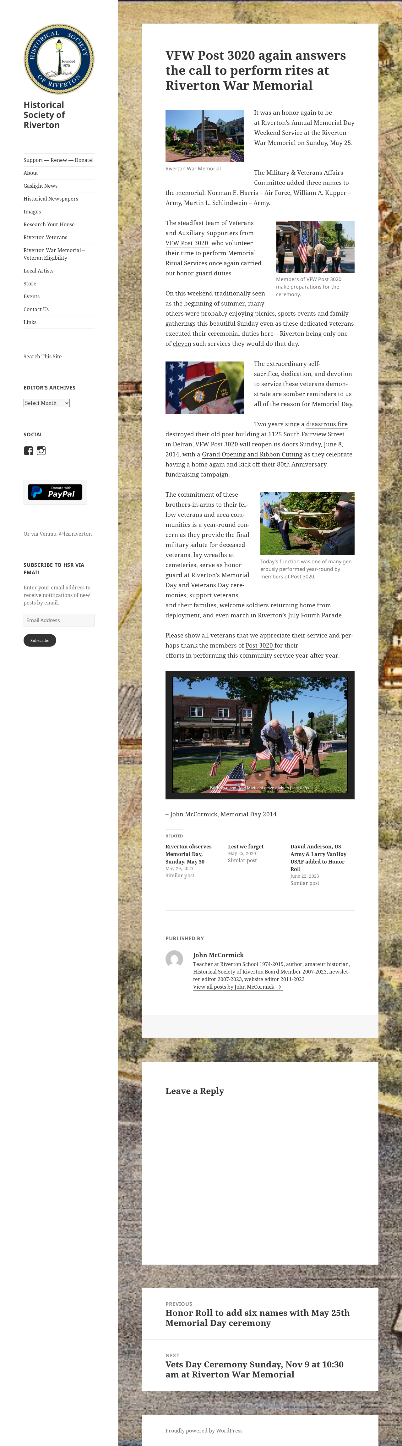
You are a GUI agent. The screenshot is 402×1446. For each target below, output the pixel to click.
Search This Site (43, 356)
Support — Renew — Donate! (59, 160)
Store (30, 283)
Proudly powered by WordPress (204, 1430)
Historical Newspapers (51, 198)
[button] (245, 775)
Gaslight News (40, 185)
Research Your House (49, 224)
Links (30, 322)
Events (32, 296)
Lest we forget (245, 846)
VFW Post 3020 (188, 243)
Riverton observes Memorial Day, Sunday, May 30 (189, 854)
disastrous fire (327, 424)
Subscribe (39, 640)
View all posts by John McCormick (234, 986)
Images (32, 211)
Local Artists (38, 270)
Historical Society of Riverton (44, 114)
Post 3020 (260, 645)
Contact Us (36, 309)
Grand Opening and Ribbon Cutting (252, 454)
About (31, 172)
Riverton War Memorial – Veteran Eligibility (54, 254)
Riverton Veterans (45, 237)
